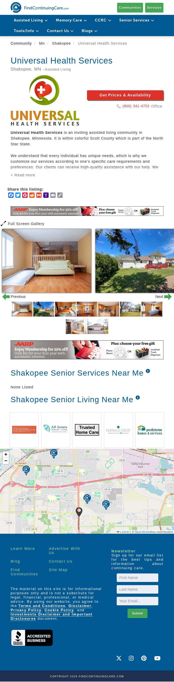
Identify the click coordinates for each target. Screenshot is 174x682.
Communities (130, 7)
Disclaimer (80, 606)
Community (21, 43)
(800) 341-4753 (135, 106)
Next (162, 296)
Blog (15, 561)
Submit (137, 613)
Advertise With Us (64, 550)
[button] (79, 512)
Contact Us (61, 561)
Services (154, 7)
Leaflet (124, 531)
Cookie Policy (59, 610)
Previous (11, 296)
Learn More (23, 548)
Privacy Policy (26, 610)
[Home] (40, 7)
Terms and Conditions (41, 606)
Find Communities (24, 572)
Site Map (58, 570)
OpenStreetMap (145, 531)
